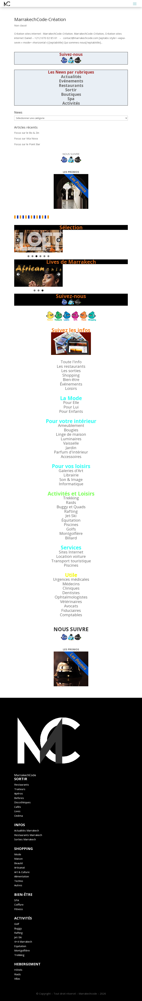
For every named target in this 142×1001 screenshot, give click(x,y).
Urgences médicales (71, 579)
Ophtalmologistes (71, 597)
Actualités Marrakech (26, 830)
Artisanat (19, 867)
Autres (18, 885)
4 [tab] (40, 256)
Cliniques (71, 588)
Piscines (71, 524)
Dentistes (71, 592)
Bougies (71, 430)
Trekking (71, 498)
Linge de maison (71, 434)
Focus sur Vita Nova (26, 138)
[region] (38, 241)
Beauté (18, 863)
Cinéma (18, 815)
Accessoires (71, 456)
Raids (71, 502)
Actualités (71, 76)
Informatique (71, 484)
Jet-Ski (71, 515)
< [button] (18, 240)
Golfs (71, 529)
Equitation (20, 946)
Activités (71, 103)
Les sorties (71, 370)
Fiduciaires (71, 610)
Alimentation (21, 876)
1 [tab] (28, 256)
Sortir (71, 90)
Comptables (71, 614)
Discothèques (22, 802)
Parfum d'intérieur (71, 452)
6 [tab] (48, 256)
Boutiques (71, 94)
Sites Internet (71, 552)
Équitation (71, 520)
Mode (17, 854)
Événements (71, 384)
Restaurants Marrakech (28, 835)
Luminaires (71, 438)
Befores (19, 798)
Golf (16, 924)
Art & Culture (22, 872)
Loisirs (71, 388)
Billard (71, 538)
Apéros (18, 793)
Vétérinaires (71, 601)
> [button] (58, 240)
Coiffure (19, 904)
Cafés (17, 807)
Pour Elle (71, 402)
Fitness (18, 909)
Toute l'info (71, 361)
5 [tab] (44, 256)
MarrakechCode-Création (40, 19)
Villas (17, 978)
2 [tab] (32, 256)
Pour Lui (71, 407)
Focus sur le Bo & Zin (26, 132)
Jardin (71, 447)
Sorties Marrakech (25, 839)
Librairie (71, 475)
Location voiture (71, 556)
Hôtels (18, 969)
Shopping (71, 375)
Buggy (18, 928)
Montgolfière (71, 533)
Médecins (71, 583)
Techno (18, 881)
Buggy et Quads (71, 506)
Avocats (71, 606)
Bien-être (71, 379)
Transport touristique (71, 561)
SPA (16, 900)
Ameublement (71, 425)
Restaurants (71, 85)
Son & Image (71, 479)
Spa (71, 98)
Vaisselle (71, 443)
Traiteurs (19, 789)
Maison (18, 858)
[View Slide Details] (38, 241)
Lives (17, 811)
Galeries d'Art (71, 470)
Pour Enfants (71, 411)
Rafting (71, 511)
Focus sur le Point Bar (27, 144)
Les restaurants (71, 366)
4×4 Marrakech (23, 941)
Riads (17, 974)
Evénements (71, 81)
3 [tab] (36, 256)
